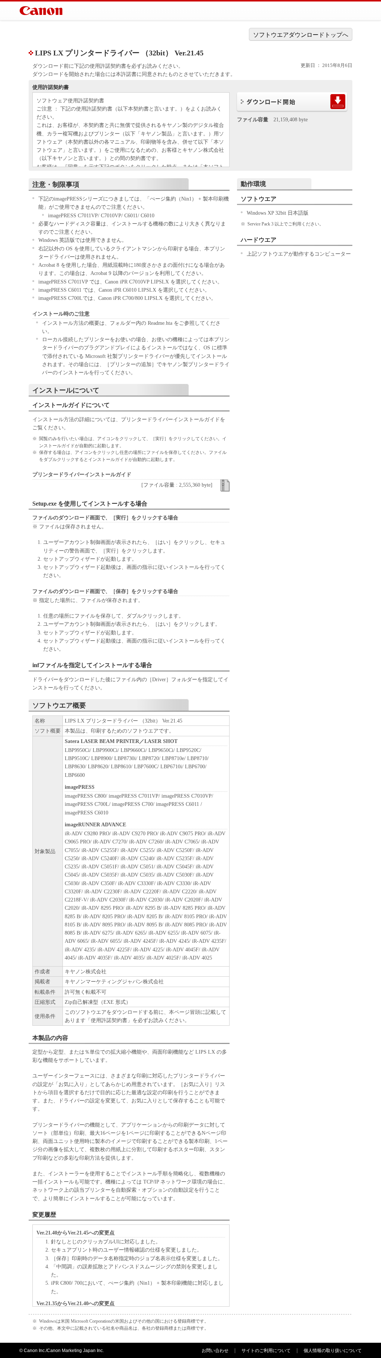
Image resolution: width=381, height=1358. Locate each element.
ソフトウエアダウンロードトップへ (300, 35)
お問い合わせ (215, 1350)
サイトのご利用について (266, 1350)
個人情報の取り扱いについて (333, 1350)
